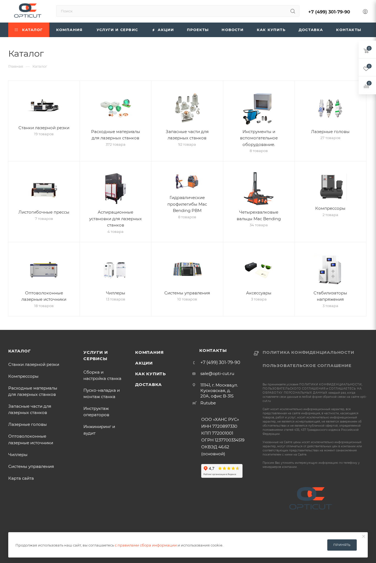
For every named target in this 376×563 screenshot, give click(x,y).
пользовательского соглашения (294, 388)
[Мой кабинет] (365, 12)
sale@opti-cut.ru (217, 373)
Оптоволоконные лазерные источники (30, 439)
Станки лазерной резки (33, 364)
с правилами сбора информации (146, 545)
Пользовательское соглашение (307, 365)
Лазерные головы (27, 424)
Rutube (208, 402)
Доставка (148, 384)
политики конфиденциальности (330, 384)
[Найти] (292, 11)
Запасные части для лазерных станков (30, 409)
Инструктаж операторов (96, 411)
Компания (149, 352)
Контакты (213, 350)
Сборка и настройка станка (102, 375)
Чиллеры (18, 454)
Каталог (19, 351)
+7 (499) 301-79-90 (329, 12)
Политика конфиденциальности (308, 352)
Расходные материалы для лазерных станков (32, 391)
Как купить (150, 373)
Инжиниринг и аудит (99, 429)
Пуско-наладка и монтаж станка (101, 393)
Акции (144, 363)
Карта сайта (21, 478)
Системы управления (31, 466)
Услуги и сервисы (95, 355)
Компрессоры (23, 376)
